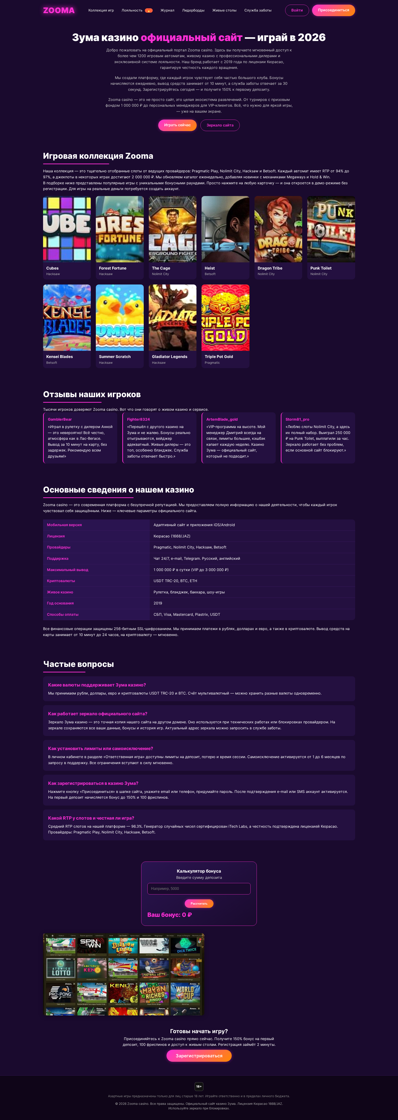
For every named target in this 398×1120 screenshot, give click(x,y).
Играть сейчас (177, 125)
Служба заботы (258, 10)
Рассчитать (199, 903)
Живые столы (224, 10)
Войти (297, 10)
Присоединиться (333, 10)
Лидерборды (193, 10)
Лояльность (136, 10)
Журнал (167, 10)
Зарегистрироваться (199, 1055)
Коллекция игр (101, 10)
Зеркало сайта (220, 125)
